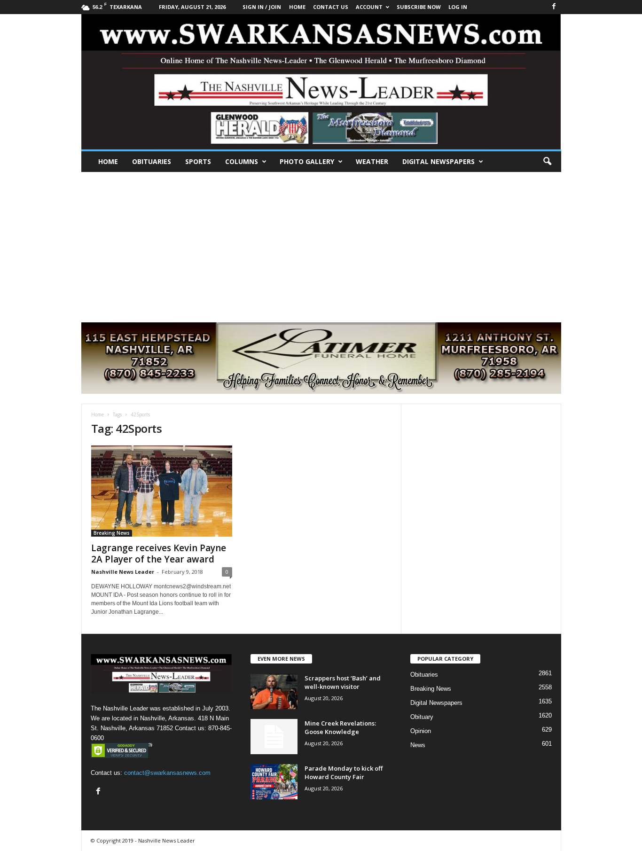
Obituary (421, 716)
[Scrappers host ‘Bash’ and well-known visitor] (274, 691)
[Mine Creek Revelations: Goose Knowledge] (274, 736)
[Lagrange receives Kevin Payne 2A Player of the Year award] (161, 491)
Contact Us (330, 6)
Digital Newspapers (438, 161)
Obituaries (151, 161)
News (417, 745)
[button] (547, 161)
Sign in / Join (262, 6)
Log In (457, 6)
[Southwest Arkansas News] (321, 81)
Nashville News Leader (122, 571)
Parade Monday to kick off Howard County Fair (344, 772)
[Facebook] (554, 7)
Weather (372, 161)
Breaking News (112, 533)
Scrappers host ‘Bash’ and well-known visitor (343, 682)
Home (108, 161)
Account (369, 6)
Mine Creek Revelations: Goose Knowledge (340, 727)
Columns (241, 161)
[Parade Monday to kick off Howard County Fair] (274, 781)
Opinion (420, 730)
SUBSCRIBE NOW (419, 6)
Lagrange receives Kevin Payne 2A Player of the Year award (158, 553)
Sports (198, 161)
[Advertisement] (321, 242)
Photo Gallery (307, 161)
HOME (297, 6)
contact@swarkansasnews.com (167, 772)
